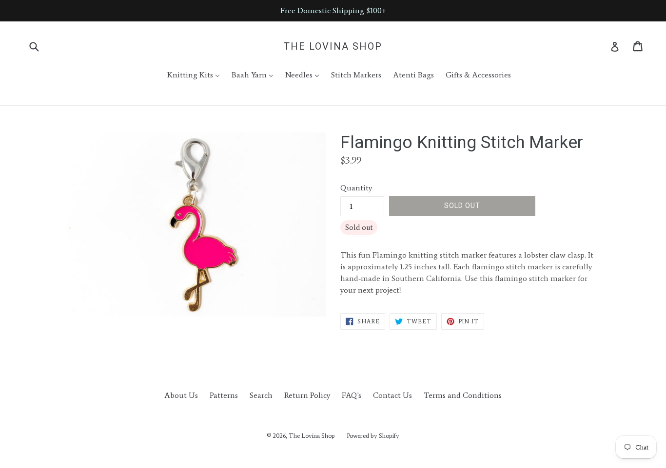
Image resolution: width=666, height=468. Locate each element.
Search (261, 395)
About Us (181, 395)
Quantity (356, 187)
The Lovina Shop (333, 46)
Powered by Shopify (373, 435)
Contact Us (392, 395)
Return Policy (307, 395)
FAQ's (351, 395)
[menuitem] (187, 75)
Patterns (224, 395)
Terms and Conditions (463, 395)
